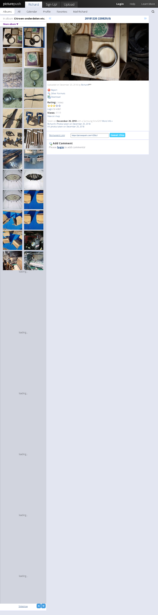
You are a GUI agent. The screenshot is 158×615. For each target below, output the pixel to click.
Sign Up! (51, 4)
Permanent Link (57, 135)
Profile (47, 11)
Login (50, 109)
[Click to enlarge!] (98, 52)
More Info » (107, 120)
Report (53, 89)
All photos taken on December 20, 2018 (65, 126)
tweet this (117, 135)
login (60, 147)
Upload (69, 4)
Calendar (32, 11)
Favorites (62, 11)
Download (55, 96)
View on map (53, 116)
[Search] (153, 11)
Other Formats (57, 93)
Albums (7, 11)
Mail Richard (80, 11)
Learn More (148, 4)
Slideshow (23, 606)
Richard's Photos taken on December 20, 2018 (69, 123)
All (19, 11)
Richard (33, 4)
